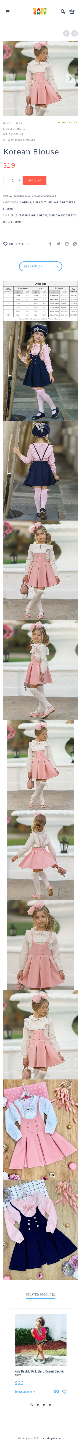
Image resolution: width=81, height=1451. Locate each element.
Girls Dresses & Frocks (19, 139)
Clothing (25, 202)
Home (6, 123)
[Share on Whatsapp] (74, 243)
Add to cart (35, 180)
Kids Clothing (12, 128)
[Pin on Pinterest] (65, 243)
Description (33, 266)
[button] (7, 11)
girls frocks (12, 221)
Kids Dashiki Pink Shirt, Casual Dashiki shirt (39, 1373)
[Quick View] (56, 1391)
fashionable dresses (63, 215)
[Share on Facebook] (49, 243)
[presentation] (10, 78)
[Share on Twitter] (57, 243)
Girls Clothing (13, 134)
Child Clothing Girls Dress (29, 215)
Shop (19, 123)
